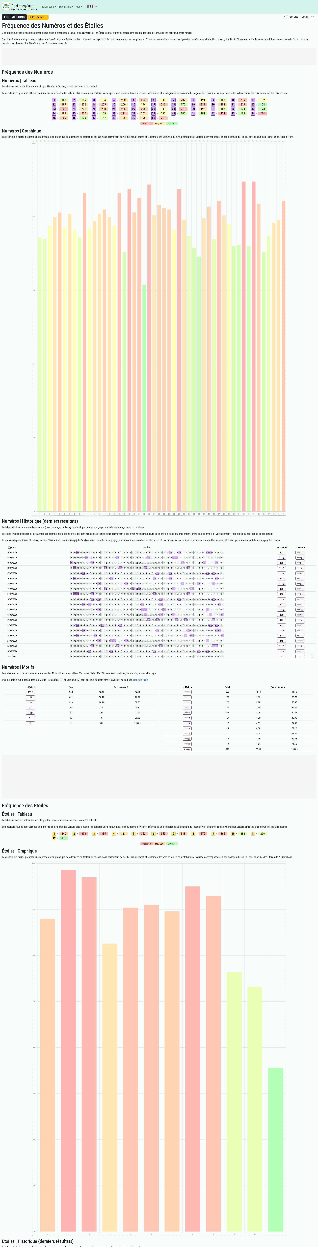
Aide (78, 6)
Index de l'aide (140, 679)
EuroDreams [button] (48, 6)
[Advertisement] (159, 56)
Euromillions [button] (65, 6)
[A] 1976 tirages (36, 17)
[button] (91, 6)
